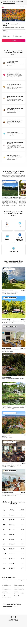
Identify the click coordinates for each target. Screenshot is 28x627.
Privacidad (11, 620)
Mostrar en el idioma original (9, 3)
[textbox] (7, 36)
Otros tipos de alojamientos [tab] (20, 580)
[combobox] (13, 32)
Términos (16, 620)
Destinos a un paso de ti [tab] (7, 580)
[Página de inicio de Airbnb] (3, 7)
